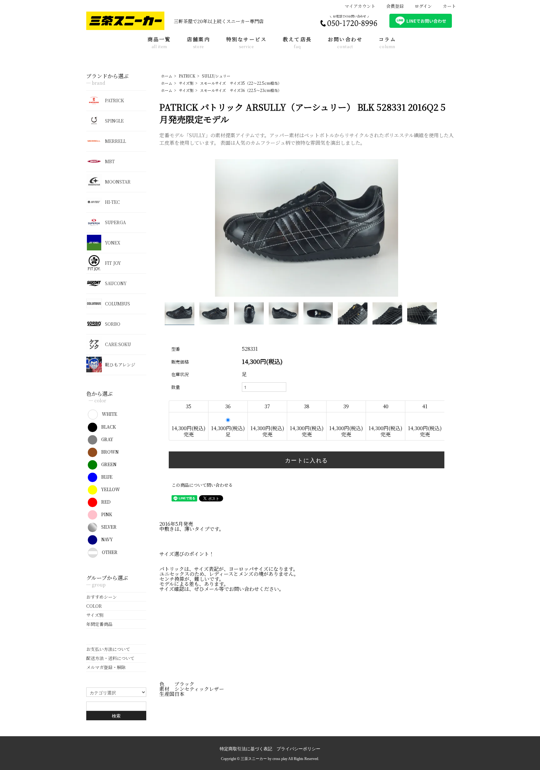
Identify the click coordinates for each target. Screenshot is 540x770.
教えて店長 (297, 43)
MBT (110, 161)
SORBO (112, 324)
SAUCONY (116, 283)
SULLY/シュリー (216, 75)
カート (449, 6)
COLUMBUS (117, 303)
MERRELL (115, 141)
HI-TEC (112, 202)
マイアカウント (360, 6)
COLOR (94, 606)
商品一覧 (159, 43)
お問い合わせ (345, 43)
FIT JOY (113, 263)
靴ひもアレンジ (120, 364)
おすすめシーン (101, 597)
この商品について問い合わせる (202, 485)
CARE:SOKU (118, 344)
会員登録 (395, 6)
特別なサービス (246, 43)
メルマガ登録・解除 (106, 667)
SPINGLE (114, 121)
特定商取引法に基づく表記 (246, 749)
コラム (387, 43)
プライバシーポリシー (298, 749)
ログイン (423, 6)
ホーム (166, 75)
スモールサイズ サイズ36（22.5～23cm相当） (241, 90)
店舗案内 (198, 43)
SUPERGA (115, 222)
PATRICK (187, 75)
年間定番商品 (99, 624)
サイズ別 (186, 83)
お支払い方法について (108, 649)
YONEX (112, 242)
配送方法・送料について (110, 658)
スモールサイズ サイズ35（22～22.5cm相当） (241, 83)
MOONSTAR (118, 182)
